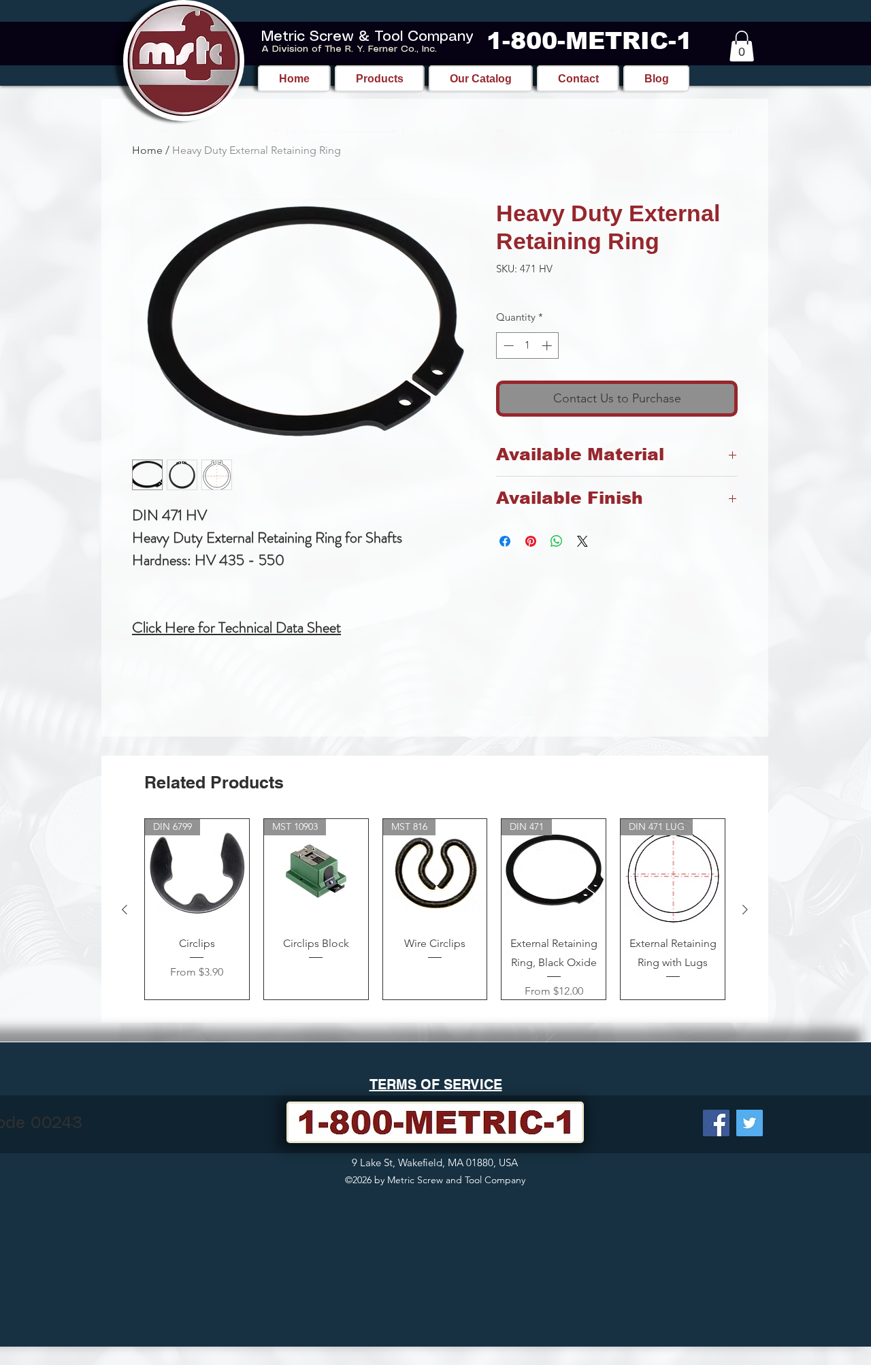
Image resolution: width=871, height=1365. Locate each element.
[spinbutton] (527, 345)
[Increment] (548, 345)
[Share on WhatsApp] (556, 541)
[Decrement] (507, 345)
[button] (742, 46)
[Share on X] (582, 541)
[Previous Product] (124, 909)
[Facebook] (716, 1123)
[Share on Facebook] (505, 541)
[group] (434, 909)
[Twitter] (749, 1123)
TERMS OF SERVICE (435, 1084)
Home (147, 150)
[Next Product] (745, 909)
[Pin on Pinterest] (531, 541)
